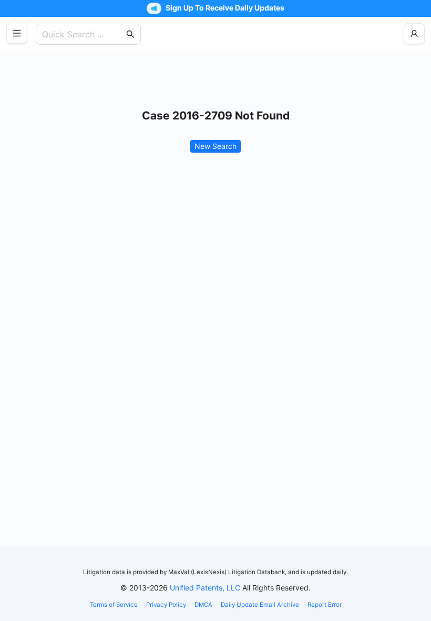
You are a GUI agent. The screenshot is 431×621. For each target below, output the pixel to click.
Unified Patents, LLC (205, 587)
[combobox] (83, 34)
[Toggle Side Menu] (16, 33)
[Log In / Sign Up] (414, 33)
